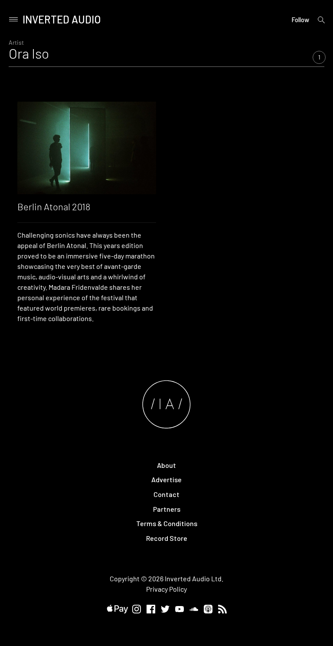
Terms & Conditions (166, 523)
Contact (166, 494)
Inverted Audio (62, 19)
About (166, 465)
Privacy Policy (166, 589)
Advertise (166, 479)
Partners (166, 509)
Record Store (166, 538)
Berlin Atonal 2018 (53, 206)
